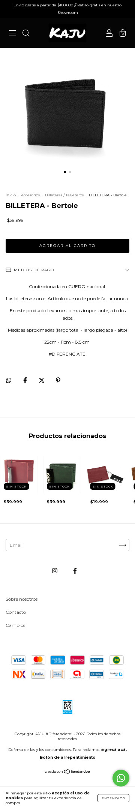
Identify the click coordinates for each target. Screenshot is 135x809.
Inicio (11, 195)
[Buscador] (26, 34)
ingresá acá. (113, 749)
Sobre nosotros (22, 599)
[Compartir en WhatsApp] (9, 380)
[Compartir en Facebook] (25, 380)
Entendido (113, 798)
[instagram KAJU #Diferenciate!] (55, 571)
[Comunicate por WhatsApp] (120, 778)
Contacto (16, 612)
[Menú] (12, 34)
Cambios (15, 625)
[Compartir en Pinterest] (58, 380)
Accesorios (30, 195)
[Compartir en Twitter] (42, 380)
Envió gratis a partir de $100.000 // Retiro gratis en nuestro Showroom (68, 9)
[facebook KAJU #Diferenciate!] (75, 571)
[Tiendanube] (67, 772)
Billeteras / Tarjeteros (64, 195)
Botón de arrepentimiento (68, 757)
